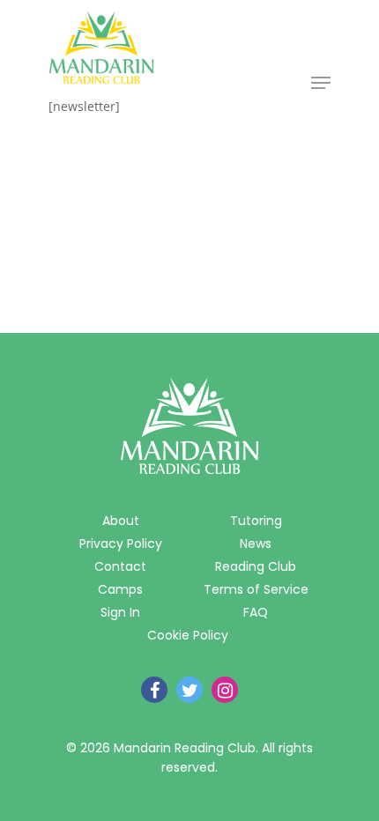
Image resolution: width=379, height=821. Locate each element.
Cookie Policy (187, 635)
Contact (120, 566)
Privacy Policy (120, 543)
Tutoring (256, 520)
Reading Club (255, 566)
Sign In (120, 612)
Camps (120, 589)
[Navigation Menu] (321, 83)
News (255, 543)
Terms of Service (256, 589)
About (120, 520)
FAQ (255, 612)
